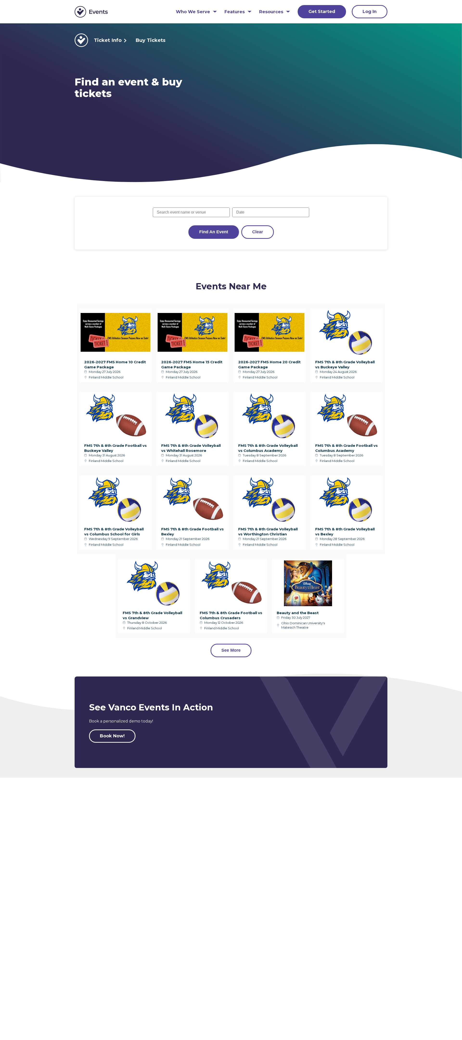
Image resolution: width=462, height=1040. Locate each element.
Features (235, 11)
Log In (370, 11)
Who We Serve (193, 11)
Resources (271, 11)
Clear (257, 231)
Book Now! (112, 736)
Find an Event (213, 231)
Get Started (321, 11)
